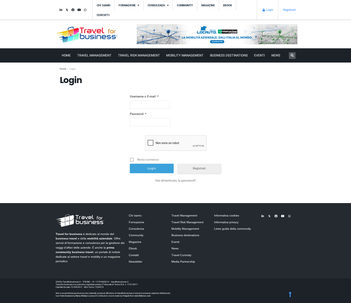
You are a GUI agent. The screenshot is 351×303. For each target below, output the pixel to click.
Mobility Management (184, 55)
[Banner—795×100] (217, 34)
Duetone (69, 295)
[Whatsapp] (85, 10)
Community (185, 5)
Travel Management (94, 55)
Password (138, 114)
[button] (292, 55)
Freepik (126, 295)
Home (66, 55)
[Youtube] (79, 10)
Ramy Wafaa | (82, 295)
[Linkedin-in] (61, 10)
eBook (227, 5)
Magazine (208, 5)
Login (72, 69)
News (275, 55)
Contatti (103, 15)
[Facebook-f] (73, 10)
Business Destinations (229, 55)
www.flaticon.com (142, 295)
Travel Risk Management (139, 55)
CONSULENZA (156, 5)
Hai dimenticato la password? (175, 180)
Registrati (199, 168)
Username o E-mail (144, 96)
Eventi (259, 55)
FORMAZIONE (127, 5)
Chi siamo (103, 5)
